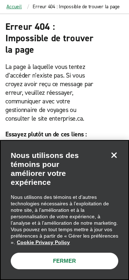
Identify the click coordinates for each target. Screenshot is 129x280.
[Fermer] (114, 155)
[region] (64, 210)
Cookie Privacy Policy (43, 242)
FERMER (64, 261)
